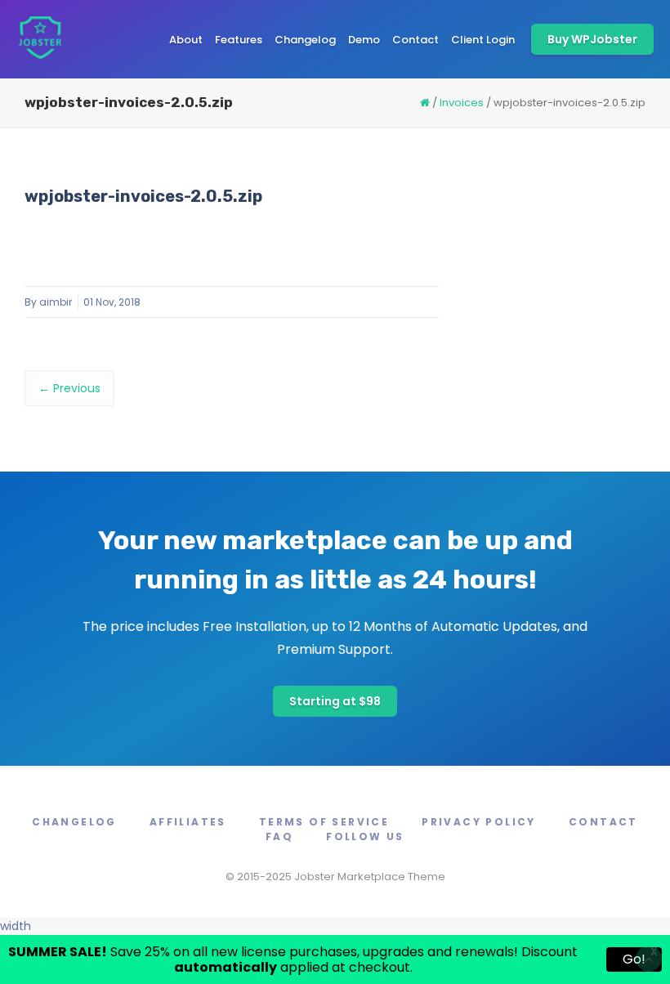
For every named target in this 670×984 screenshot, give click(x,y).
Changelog (305, 39)
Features (238, 39)
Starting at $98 (335, 701)
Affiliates (188, 822)
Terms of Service (324, 822)
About (186, 39)
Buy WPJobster (592, 39)
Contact (415, 39)
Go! (634, 959)
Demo (364, 39)
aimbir (55, 302)
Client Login (483, 39)
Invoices (462, 102)
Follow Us (365, 836)
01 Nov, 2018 (112, 302)
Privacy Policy (479, 822)
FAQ (279, 836)
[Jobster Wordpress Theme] (39, 39)
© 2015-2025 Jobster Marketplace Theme (335, 876)
